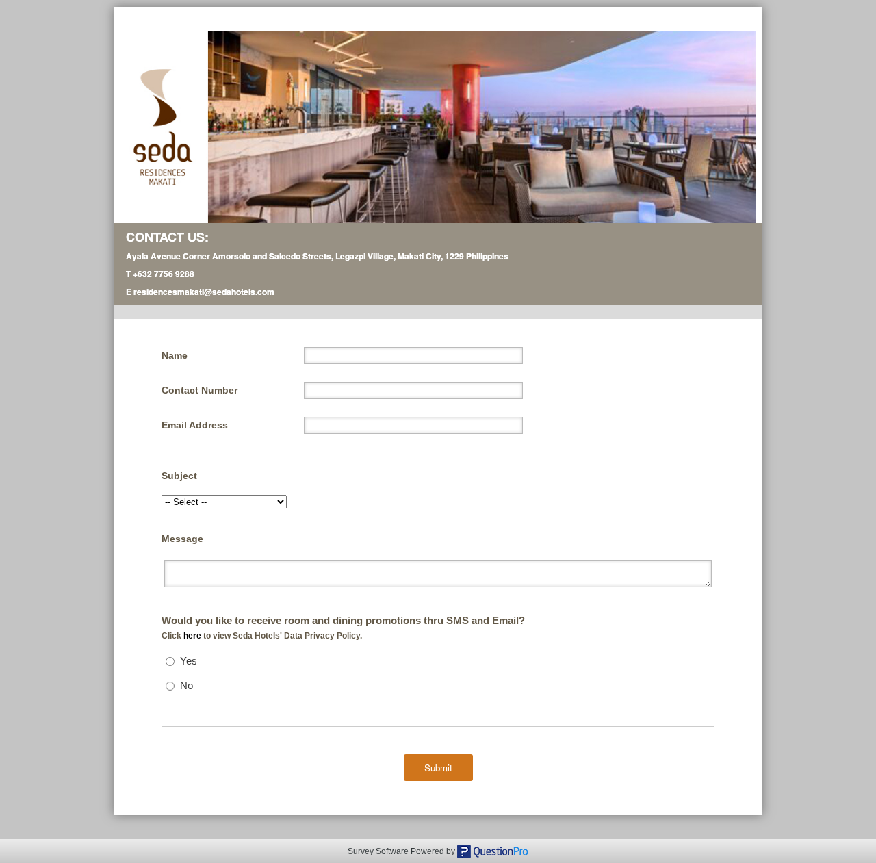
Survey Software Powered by (402, 851)
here (193, 636)
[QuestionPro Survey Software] (492, 850)
